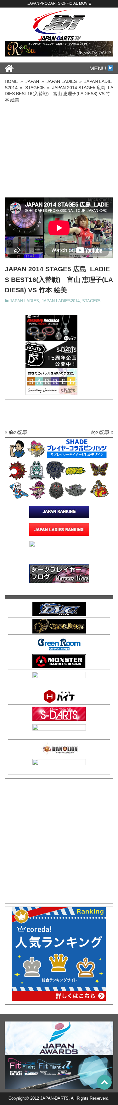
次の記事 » (102, 432)
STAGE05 (91, 301)
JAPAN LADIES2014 (61, 301)
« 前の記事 (16, 432)
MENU (98, 68)
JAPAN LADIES (24, 301)
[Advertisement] (59, 150)
